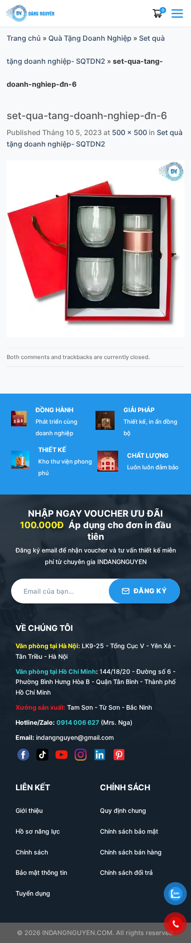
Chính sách (32, 852)
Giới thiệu (29, 810)
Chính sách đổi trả (126, 872)
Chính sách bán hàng (131, 852)
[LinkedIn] (99, 754)
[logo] (30, 12)
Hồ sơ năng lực (38, 831)
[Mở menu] (178, 13)
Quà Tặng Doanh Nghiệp (89, 38)
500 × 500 (129, 132)
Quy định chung (123, 810)
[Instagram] (80, 754)
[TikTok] (42, 754)
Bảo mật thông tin (41, 872)
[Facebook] (23, 754)
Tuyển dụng (33, 893)
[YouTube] (61, 754)
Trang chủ (24, 38)
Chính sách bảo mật (129, 831)
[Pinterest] (119, 754)
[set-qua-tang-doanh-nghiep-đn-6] (95, 248)
